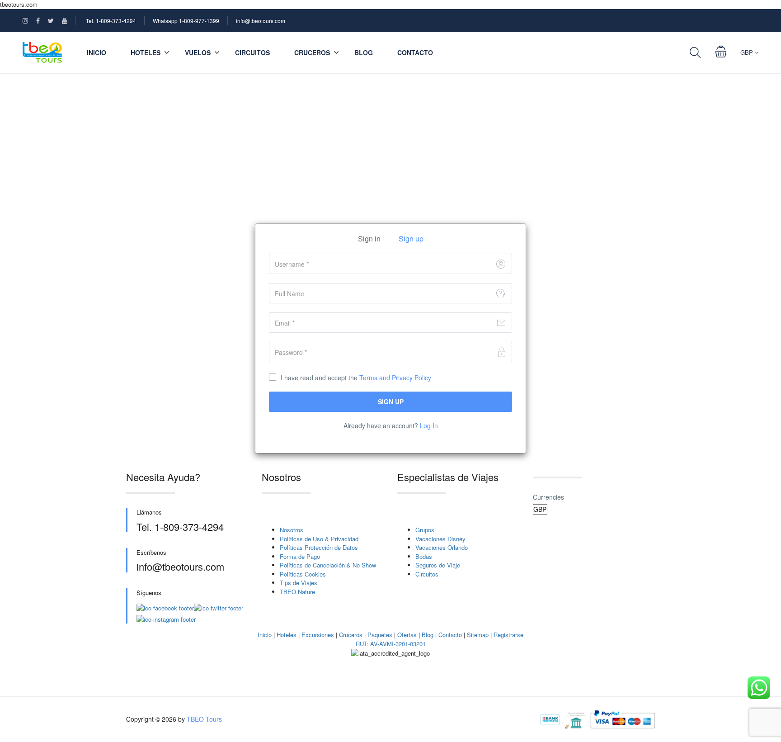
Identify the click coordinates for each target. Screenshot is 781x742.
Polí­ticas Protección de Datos (319, 547)
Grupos (424, 529)
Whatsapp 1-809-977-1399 (186, 20)
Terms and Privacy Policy (395, 377)
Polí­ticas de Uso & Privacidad (319, 538)
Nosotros (291, 529)
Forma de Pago (300, 556)
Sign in (369, 238)
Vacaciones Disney (440, 538)
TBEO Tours (204, 718)
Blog (363, 52)
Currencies (548, 496)
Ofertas (407, 634)
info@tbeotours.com (260, 20)
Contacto (415, 52)
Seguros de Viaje (437, 565)
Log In (429, 425)
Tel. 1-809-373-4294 (111, 20)
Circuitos (252, 52)
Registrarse (508, 634)
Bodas (423, 556)
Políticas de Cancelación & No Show (328, 565)
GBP (747, 52)
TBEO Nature (297, 591)
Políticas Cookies (303, 574)
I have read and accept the (356, 377)
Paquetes (379, 634)
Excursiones (317, 634)
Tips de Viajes (298, 582)
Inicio (96, 52)
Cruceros (312, 52)
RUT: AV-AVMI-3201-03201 (391, 643)
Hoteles (286, 634)
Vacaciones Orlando (441, 547)
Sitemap (478, 634)
